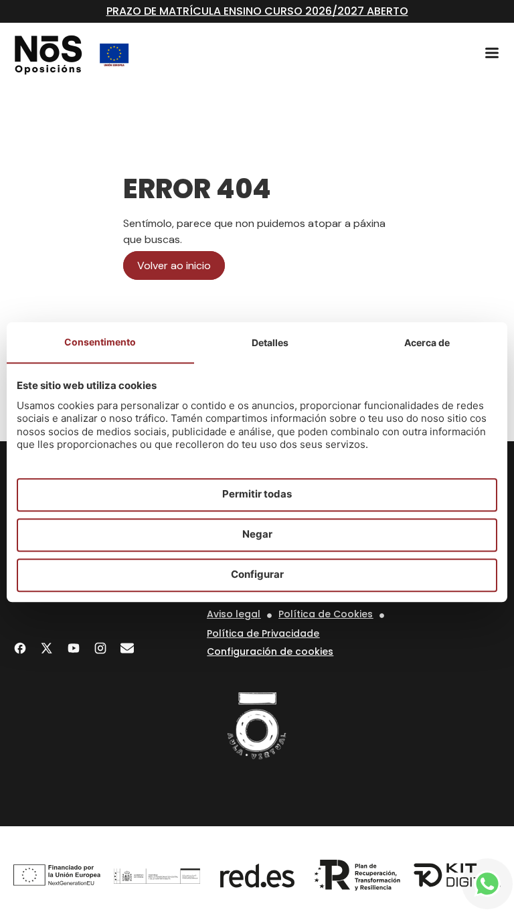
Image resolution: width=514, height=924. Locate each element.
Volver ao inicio (174, 265)
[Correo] (127, 648)
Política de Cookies (325, 614)
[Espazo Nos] (257, 725)
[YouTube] (73, 648)
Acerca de (427, 342)
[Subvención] (114, 55)
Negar (257, 534)
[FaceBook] (20, 648)
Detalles (270, 342)
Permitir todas (257, 494)
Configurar (257, 574)
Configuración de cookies (270, 651)
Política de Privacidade (263, 633)
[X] (47, 648)
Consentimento (100, 342)
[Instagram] (100, 648)
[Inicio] (48, 55)
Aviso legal (233, 614)
